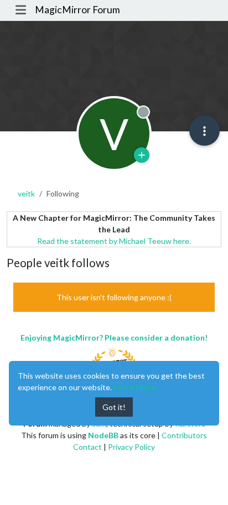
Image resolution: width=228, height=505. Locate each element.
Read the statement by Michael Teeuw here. (114, 241)
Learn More (134, 387)
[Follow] (141, 155)
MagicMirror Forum (77, 9)
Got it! (114, 407)
